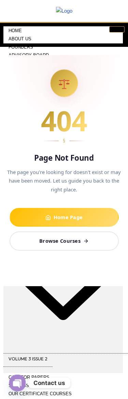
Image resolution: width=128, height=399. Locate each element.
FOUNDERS (21, 47)
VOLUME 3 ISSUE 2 (28, 358)
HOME (15, 30)
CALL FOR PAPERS (29, 377)
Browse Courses (60, 240)
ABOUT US (20, 38)
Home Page (68, 217)
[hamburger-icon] (117, 29)
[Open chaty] (17, 383)
